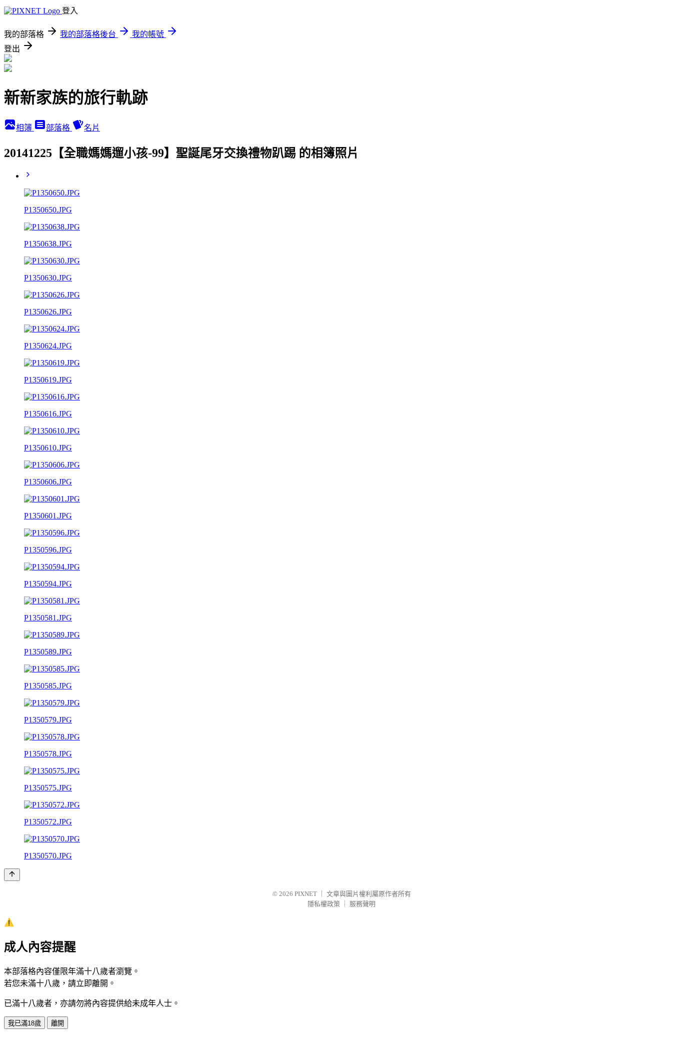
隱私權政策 (324, 904)
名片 (92, 128)
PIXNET (305, 894)
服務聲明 (363, 904)
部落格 (59, 128)
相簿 (25, 128)
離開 (57, 1023)
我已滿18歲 (24, 1023)
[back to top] (12, 874)
